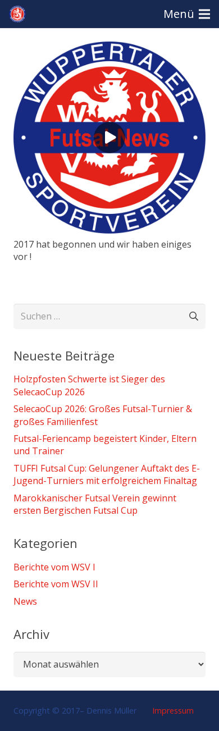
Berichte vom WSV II (55, 584)
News (25, 601)
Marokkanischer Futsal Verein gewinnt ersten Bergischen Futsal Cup (94, 504)
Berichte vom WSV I (54, 567)
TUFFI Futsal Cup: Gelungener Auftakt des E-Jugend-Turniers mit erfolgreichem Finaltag (106, 474)
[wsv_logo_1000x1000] (17, 14)
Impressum (172, 710)
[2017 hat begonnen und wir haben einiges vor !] (109, 49)
